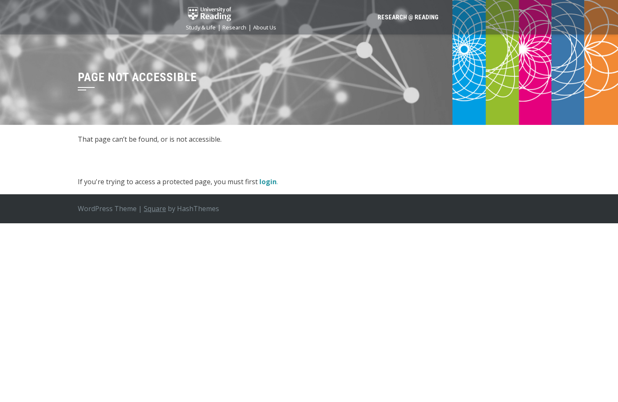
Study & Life (201, 27)
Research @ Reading (408, 17)
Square (155, 208)
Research (234, 27)
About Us (264, 27)
